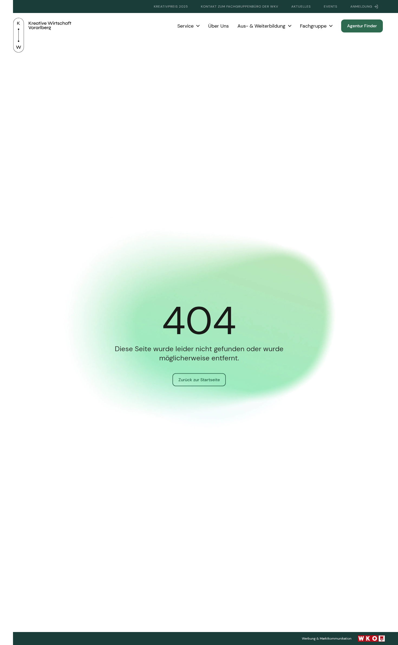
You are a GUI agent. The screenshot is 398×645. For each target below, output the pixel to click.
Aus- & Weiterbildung (261, 26)
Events (330, 6)
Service (185, 26)
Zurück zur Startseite (199, 380)
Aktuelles (301, 6)
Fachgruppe (313, 26)
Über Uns (218, 26)
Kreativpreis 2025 (171, 6)
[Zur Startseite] (42, 26)
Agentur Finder (362, 26)
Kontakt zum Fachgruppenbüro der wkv (239, 6)
